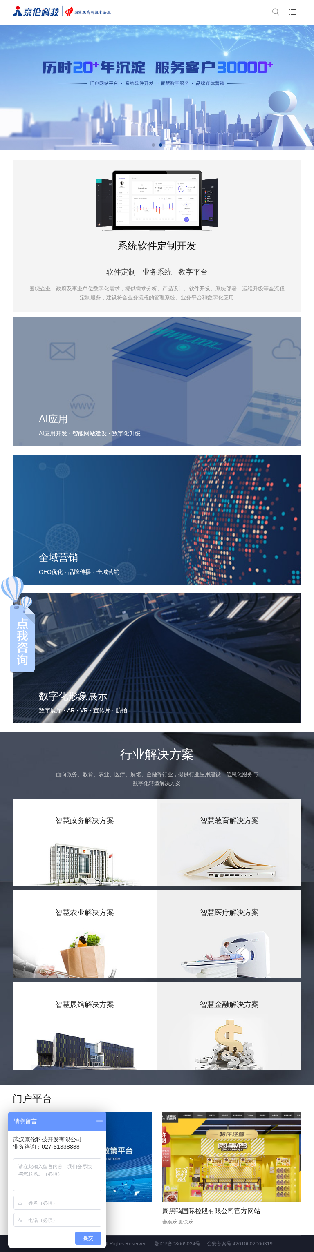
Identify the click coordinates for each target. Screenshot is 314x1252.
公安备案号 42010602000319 (240, 1244)
